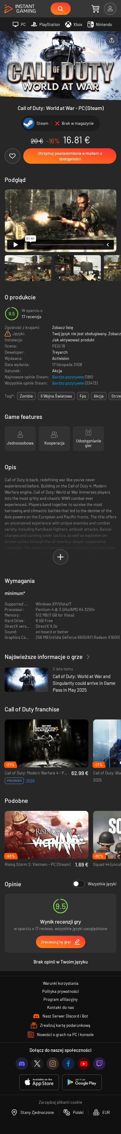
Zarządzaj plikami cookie (60, 1102)
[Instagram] (53, 1063)
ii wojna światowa (56, 396)
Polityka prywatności (60, 991)
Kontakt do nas (60, 1007)
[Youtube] (84, 1063)
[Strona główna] (20, 9)
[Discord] (22, 1063)
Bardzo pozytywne (68, 376)
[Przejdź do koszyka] (95, 8)
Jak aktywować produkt (73, 339)
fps (83, 396)
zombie (26, 396)
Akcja (57, 370)
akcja (99, 396)
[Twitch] (99, 1063)
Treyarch (60, 352)
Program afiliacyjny (60, 999)
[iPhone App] (39, 1082)
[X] (37, 1063)
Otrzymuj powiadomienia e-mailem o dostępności (70, 156)
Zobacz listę (62, 327)
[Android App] (82, 1082)
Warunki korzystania (60, 983)
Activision (60, 358)
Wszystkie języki (102, 883)
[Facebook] (68, 1063)
